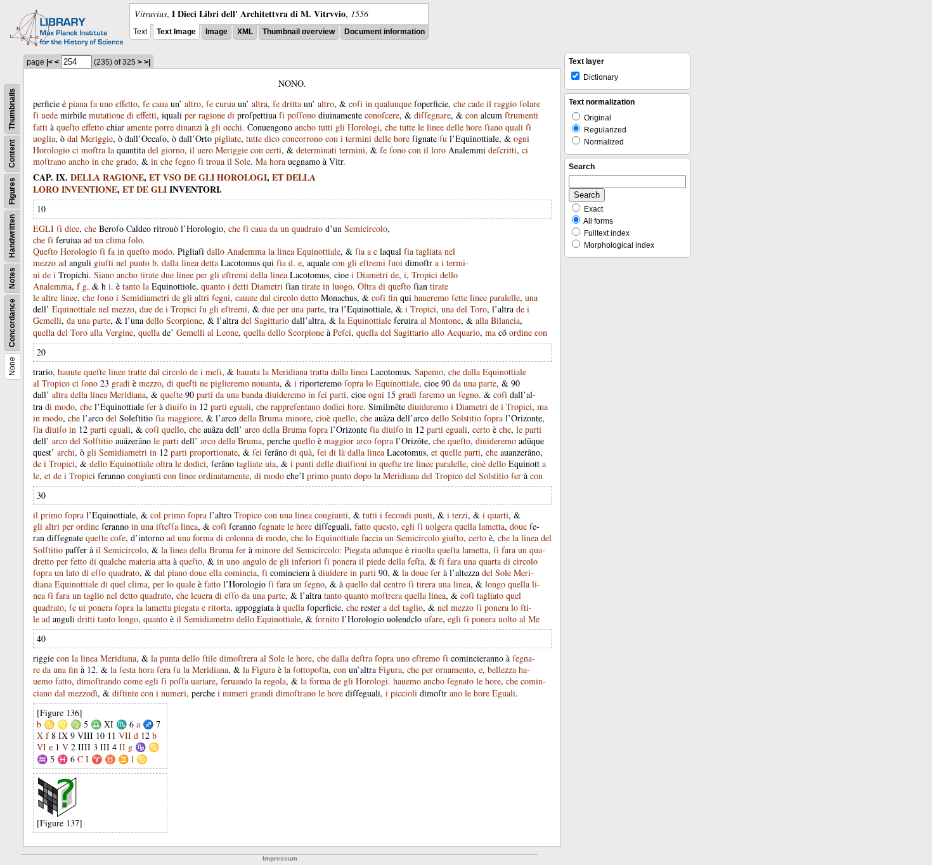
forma (203, 538)
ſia (360, 251)
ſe (146, 104)
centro (395, 584)
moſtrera (386, 595)
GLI (206, 177)
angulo (254, 561)
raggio (505, 104)
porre (164, 127)
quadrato (307, 228)
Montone (445, 320)
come (133, 681)
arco (252, 429)
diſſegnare (432, 115)
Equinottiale (318, 251)
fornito (327, 619)
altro (192, 104)
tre (408, 464)
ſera (164, 669)
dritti (86, 619)
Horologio (51, 150)
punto (139, 263)
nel (449, 251)
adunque (388, 550)
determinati (316, 150)
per (190, 115)
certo (481, 429)
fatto (362, 526)
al (423, 320)
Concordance (12, 322)
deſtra (361, 658)
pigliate (227, 138)
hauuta (248, 372)
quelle (451, 452)
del (153, 150)
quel (118, 584)
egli (408, 526)
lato (72, 573)
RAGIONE (123, 177)
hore (474, 127)
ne (204, 383)
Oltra (367, 286)
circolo (285, 298)
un (284, 228)
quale (185, 584)
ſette (459, 298)
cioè (323, 418)
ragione (211, 115)
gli (216, 127)
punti (304, 464)
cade (476, 104)
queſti (186, 383)
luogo (342, 286)
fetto (78, 561)
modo (162, 251)
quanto (213, 286)
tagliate (249, 464)
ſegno (185, 161)
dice (72, 228)
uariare (203, 681)
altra (260, 104)
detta (209, 263)
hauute (69, 372)
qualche (112, 561)
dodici (334, 406)
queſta (448, 550)
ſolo (135, 240)
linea (285, 251)
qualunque (393, 104)
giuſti (103, 263)
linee (435, 127)
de (46, 275)
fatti (40, 127)
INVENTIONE (89, 189)
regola (275, 681)
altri (202, 298)
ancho (305, 127)
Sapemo (429, 372)
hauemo (407, 681)
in (368, 104)
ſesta (127, 669)
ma (490, 332)
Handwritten (12, 236)
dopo (363, 476)
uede (49, 115)
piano (177, 573)
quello (344, 418)
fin (393, 298)
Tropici (424, 275)
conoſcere (382, 115)
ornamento (455, 669)
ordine (520, 332)
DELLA (85, 177)
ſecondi (398, 515)
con (471, 115)
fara (508, 550)
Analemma (246, 251)
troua (215, 161)
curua (225, 104)
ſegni (221, 298)
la (111, 150)
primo (317, 476)
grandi (261, 693)
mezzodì (83, 693)
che (459, 104)
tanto (131, 286)
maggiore (184, 418)
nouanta (266, 383)
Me (534, 619)
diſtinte (125, 693)
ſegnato (460, 681)
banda (252, 394)
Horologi (363, 127)
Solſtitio (98, 441)
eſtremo (426, 658)
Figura (263, 669)
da (273, 228)
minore (298, 418)
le (421, 127)
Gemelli (47, 320)
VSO (172, 177)
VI (41, 747)
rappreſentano (295, 406)
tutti (325, 127)
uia (270, 464)
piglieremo (229, 383)
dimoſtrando (99, 681)
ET (154, 177)
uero (205, 150)
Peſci (342, 332)
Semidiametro (209, 619)
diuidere (332, 573)
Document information (384, 31)
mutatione (106, 115)
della (259, 275)
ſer (151, 406)
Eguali (503, 693)
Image (216, 31)
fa (93, 104)
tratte (137, 372)
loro (438, 150)
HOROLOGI (242, 177)
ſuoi (395, 263)
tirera (426, 584)
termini (359, 138)
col (155, 515)
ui (82, 607)
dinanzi (189, 127)
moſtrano (49, 161)
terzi (460, 515)
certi (274, 150)
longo (495, 584)
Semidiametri (145, 298)
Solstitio (466, 418)
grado (126, 161)
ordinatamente (223, 476)
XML (245, 31)
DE (190, 177)
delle (454, 127)
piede (375, 561)
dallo (215, 251)
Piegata (357, 550)
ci (75, 150)
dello (449, 275)
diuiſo (176, 406)
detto (309, 298)
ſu (443, 138)
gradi (121, 383)
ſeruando (236, 681)
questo (384, 526)
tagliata (429, 251)
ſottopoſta (310, 669)
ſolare (529, 104)
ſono (397, 150)
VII (125, 735)
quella (44, 332)
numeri (173, 693)
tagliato (490, 595)
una (531, 298)
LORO (46, 189)
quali (514, 127)
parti (205, 394)
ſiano (493, 127)
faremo (431, 394)
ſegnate (272, 526)
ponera (344, 561)
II (122, 747)
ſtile (209, 658)
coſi (356, 104)
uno (106, 104)
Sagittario (271, 320)
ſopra (353, 383)
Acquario (463, 332)
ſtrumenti (521, 115)
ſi (36, 115)
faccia (371, 538)
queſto (67, 127)
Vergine (119, 332)
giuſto (452, 538)
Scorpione (184, 320)
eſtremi (372, 263)
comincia (240, 573)
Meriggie (97, 138)
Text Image (176, 31)
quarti (498, 515)
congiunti (144, 476)
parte (315, 309)
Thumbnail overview (298, 31)
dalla (170, 263)
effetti (146, 115)
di (130, 115)
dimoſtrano (296, 693)
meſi (213, 372)
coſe (118, 538)
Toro (478, 309)
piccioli (404, 693)
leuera (201, 595)
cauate (246, 298)
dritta (291, 104)
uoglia (44, 138)
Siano (104, 275)
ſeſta (416, 561)
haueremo (431, 298)
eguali (240, 406)
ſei (322, 394)
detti (241, 286)
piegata (186, 607)
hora (277, 161)
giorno (172, 150)
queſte (95, 372)
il (488, 104)
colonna (240, 538)
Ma (261, 161)
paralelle (504, 298)
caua (160, 104)
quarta (490, 561)
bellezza (502, 669)
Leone (227, 332)
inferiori (306, 561)
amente (139, 127)
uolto (507, 619)
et (434, 452)
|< (49, 62)
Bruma (271, 418)
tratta (319, 372)
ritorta (219, 607)
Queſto (45, 251)
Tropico (56, 383)
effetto (126, 104)
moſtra (93, 150)
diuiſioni (351, 464)
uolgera (438, 526)
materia (142, 561)
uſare (433, 619)
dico (272, 138)
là (342, 452)
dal (72, 138)
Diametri (372, 275)
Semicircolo (365, 228)
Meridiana (289, 372)
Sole (242, 161)
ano (456, 693)
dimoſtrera (238, 658)
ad (88, 240)
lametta (492, 526)
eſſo (98, 573)
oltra (164, 464)
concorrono (302, 138)
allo (437, 332)
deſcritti (502, 150)
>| (147, 62)
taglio (94, 595)
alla (482, 320)
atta (164, 561)
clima (116, 240)
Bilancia (505, 320)
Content (12, 153)
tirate (149, 275)
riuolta (423, 550)
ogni (521, 138)
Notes (12, 278)
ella (215, 573)
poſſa (178, 681)
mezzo (44, 263)
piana (77, 104)
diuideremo (285, 394)
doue (518, 526)
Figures (12, 191)
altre (50, 298)
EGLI (43, 228)
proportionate (214, 452)
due (167, 275)
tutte (407, 127)
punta (169, 658)
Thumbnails (12, 109)
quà (305, 452)
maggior (339, 441)
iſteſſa (167, 526)
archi (66, 452)
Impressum (279, 858)
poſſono (301, 115)
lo (369, 383)
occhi (232, 127)
